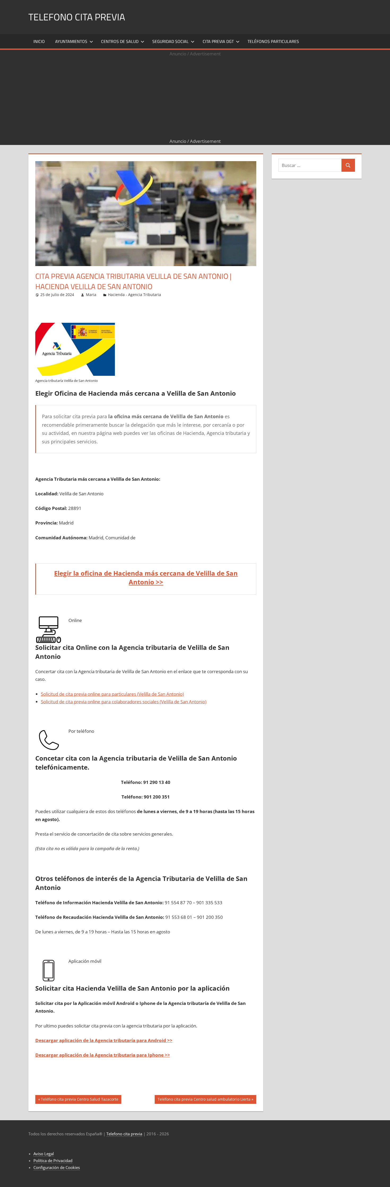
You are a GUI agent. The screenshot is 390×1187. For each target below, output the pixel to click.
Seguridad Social (170, 41)
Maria (91, 294)
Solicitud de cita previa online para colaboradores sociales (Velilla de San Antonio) (123, 702)
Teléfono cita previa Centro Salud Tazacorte (79, 1100)
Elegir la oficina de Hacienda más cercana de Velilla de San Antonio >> (146, 577)
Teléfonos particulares (273, 41)
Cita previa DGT (218, 41)
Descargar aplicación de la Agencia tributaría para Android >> (103, 1040)
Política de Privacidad (52, 1160)
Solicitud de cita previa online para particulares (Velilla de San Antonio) (112, 694)
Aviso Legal (43, 1153)
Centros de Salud (119, 41)
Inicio (39, 41)
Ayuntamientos (71, 41)
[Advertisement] (195, 97)
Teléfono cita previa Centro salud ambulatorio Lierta (203, 1100)
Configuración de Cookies (56, 1167)
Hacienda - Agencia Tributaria (134, 294)
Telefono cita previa (76, 17)
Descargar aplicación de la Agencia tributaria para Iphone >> (102, 1055)
